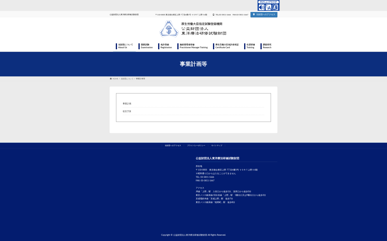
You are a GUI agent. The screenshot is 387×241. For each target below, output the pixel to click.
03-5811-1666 (207, 177)
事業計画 (127, 104)
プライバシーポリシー (196, 145)
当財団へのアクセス (265, 14)
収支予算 (127, 111)
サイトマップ (216, 145)
